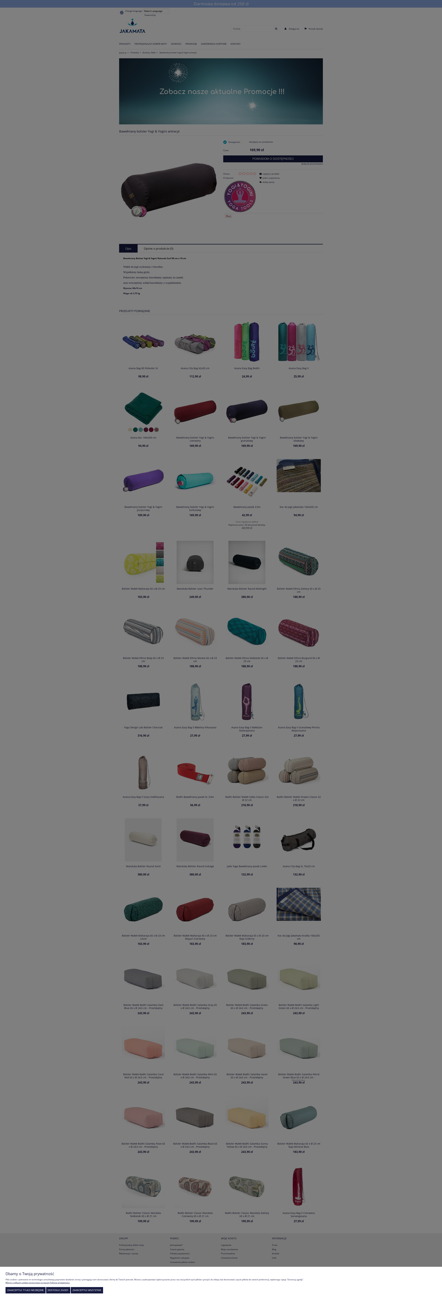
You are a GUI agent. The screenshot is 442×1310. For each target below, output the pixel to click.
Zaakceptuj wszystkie (87, 1290)
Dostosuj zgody (58, 1290)
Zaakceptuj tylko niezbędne (25, 1290)
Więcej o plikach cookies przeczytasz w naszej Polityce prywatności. (38, 1282)
